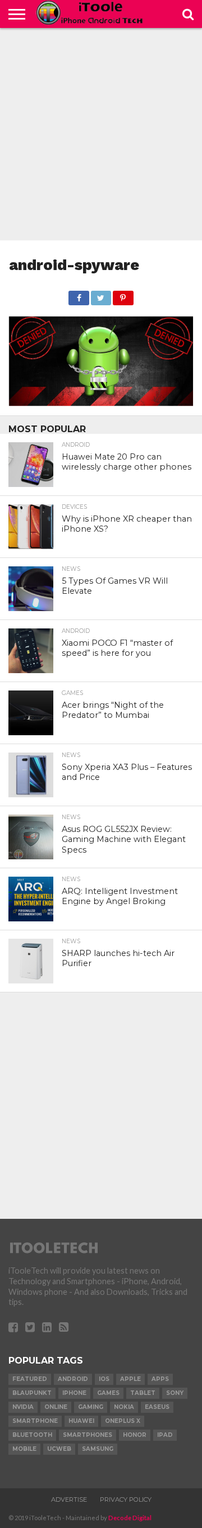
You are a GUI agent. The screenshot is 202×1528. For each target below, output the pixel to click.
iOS (104, 1379)
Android (73, 1379)
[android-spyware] (101, 402)
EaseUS (157, 1407)
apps (160, 1379)
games (108, 1393)
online (55, 1407)
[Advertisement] (101, 134)
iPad (165, 1435)
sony (174, 1393)
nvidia (23, 1407)
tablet (142, 1393)
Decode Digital (130, 1517)
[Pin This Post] (123, 295)
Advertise (69, 1499)
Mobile (24, 1449)
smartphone (35, 1421)
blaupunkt (32, 1393)
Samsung (97, 1449)
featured (29, 1379)
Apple (130, 1379)
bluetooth (32, 1435)
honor (134, 1435)
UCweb (59, 1449)
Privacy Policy (126, 1499)
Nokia (124, 1407)
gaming (90, 1407)
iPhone (74, 1393)
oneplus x (122, 1421)
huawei (81, 1421)
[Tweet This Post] (101, 295)
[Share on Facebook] (78, 295)
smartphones (87, 1435)
